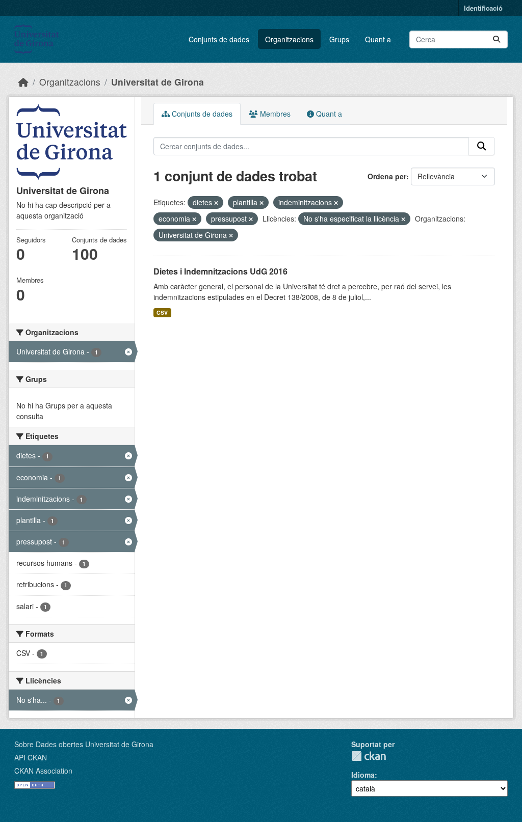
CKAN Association (43, 770)
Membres (274, 113)
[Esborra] (216, 203)
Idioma (363, 775)
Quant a (378, 39)
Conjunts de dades (219, 39)
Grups (339, 39)
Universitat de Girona (157, 81)
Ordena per (387, 176)
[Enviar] (496, 39)
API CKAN (30, 757)
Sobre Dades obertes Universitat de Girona (83, 744)
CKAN (368, 756)
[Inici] (23, 81)
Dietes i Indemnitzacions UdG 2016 (220, 271)
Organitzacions (289, 39)
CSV (162, 312)
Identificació (483, 8)
